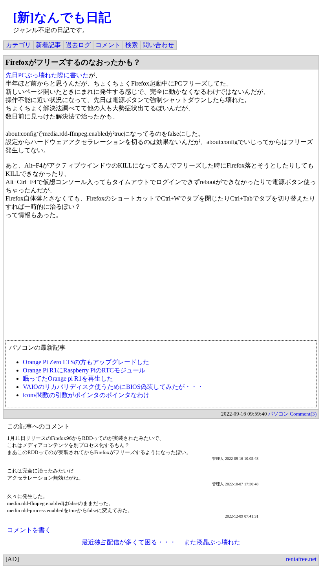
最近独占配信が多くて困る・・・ (129, 542)
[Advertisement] (161, 283)
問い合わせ (158, 45)
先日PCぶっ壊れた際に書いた (47, 75)
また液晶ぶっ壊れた (212, 542)
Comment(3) (303, 414)
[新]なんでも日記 (62, 17)
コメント (108, 45)
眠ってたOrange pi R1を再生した (68, 378)
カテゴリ (18, 45)
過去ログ (78, 45)
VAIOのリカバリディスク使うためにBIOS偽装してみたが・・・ (113, 386)
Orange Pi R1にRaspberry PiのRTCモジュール (84, 370)
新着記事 (48, 45)
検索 (131, 45)
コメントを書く (29, 530)
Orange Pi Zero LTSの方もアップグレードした (86, 362)
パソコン (278, 414)
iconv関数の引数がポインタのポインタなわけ (86, 395)
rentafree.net (301, 559)
